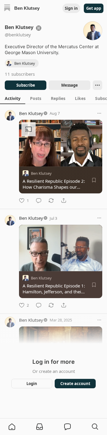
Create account (75, 383)
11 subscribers (20, 74)
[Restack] (51, 200)
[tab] (12, 98)
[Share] (64, 200)
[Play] (25, 160)
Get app (93, 8)
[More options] (99, 113)
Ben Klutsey (31, 113)
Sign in (71, 8)
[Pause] (25, 264)
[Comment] (39, 200)
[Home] (7, 8)
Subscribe (25, 85)
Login (31, 383)
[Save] (94, 180)
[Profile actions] (97, 85)
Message (69, 85)
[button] (12, 426)
